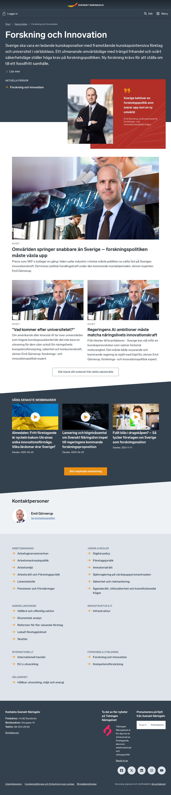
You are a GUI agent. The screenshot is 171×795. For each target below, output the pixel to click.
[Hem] (85, 5)
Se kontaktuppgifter (43, 518)
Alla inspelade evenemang (85, 471)
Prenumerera (157, 725)
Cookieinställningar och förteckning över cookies (49, 784)
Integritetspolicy (13, 784)
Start (8, 24)
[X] (132, 770)
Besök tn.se (122, 760)
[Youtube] (162, 770)
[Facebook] (122, 770)
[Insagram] (152, 770)
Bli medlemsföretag (87, 784)
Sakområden (21, 24)
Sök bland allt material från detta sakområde (85, 371)
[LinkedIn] (142, 770)
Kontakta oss (12, 732)
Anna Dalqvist (158, 784)
